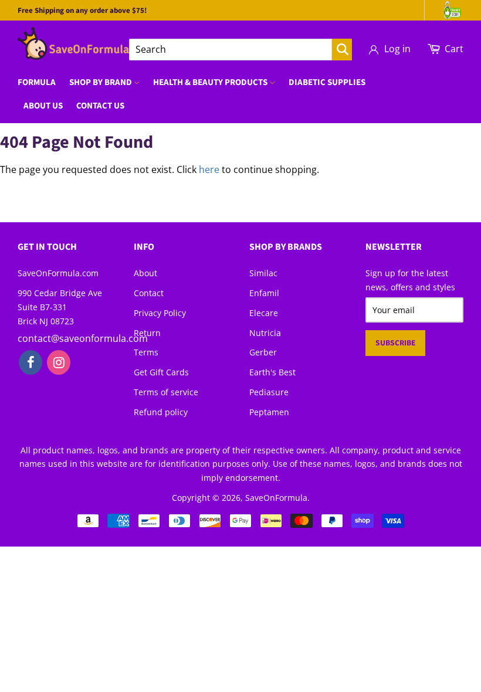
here (209, 169)
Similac (263, 273)
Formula (37, 82)
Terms (146, 352)
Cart (454, 48)
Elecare (263, 312)
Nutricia (265, 332)
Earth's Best (272, 372)
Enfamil (264, 292)
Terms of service (166, 392)
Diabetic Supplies (327, 82)
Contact (149, 292)
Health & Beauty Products (211, 82)
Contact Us (100, 106)
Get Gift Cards (161, 372)
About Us (43, 106)
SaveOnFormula (276, 497)
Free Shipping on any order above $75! (82, 10)
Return (147, 332)
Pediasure (269, 392)
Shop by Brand (101, 82)
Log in (397, 48)
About (145, 273)
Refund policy (161, 412)
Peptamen (269, 412)
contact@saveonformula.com (83, 338)
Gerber (263, 352)
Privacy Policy (160, 312)
